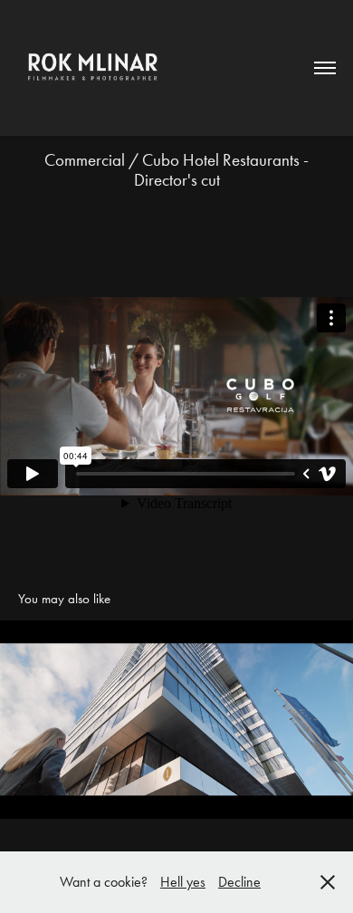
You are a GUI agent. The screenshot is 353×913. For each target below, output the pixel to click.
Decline (239, 881)
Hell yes (182, 881)
